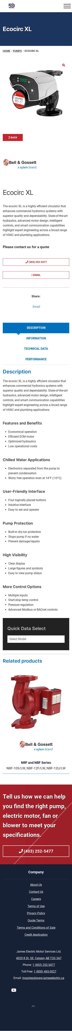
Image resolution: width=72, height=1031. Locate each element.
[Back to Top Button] (33, 1006)
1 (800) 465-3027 (45, 971)
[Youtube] (13, 991)
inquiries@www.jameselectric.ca (43, 978)
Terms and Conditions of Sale (36, 927)
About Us (36, 884)
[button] (64, 65)
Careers (36, 899)
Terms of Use (36, 906)
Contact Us (36, 892)
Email (36, 274)
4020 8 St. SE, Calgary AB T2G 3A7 (38, 958)
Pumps (17, 50)
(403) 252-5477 (37, 262)
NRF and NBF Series (36, 763)
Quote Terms (36, 920)
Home (6, 50)
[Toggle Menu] (67, 6)
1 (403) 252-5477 (43, 965)
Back (13, 137)
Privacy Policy (36, 913)
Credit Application (36, 934)
